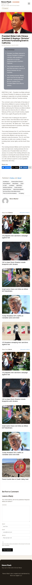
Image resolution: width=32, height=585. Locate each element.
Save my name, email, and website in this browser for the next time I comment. (16, 544)
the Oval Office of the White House (11, 191)
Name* (3, 524)
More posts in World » (25, 349)
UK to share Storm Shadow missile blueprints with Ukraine (16, 251)
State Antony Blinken (18, 189)
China (22, 183)
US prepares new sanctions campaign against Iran (16, 224)
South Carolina (18, 187)
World (19, 178)
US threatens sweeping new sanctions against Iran (16, 331)
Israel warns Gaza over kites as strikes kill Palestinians (16, 277)
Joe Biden (11, 185)
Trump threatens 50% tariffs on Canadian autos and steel (16, 304)
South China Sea (7, 189)
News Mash (6, 2)
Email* (3, 529)
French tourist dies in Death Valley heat (16, 468)
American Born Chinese (17, 181)
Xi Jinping (21, 193)
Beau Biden (15, 183)
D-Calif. (5, 185)
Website (4, 535)
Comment (4, 504)
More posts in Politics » (25, 212)
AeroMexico (6, 181)
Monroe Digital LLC (16, 575)
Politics (12, 178)
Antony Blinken (6, 183)
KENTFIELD (19, 185)
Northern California (7, 187)
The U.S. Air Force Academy (9, 193)
